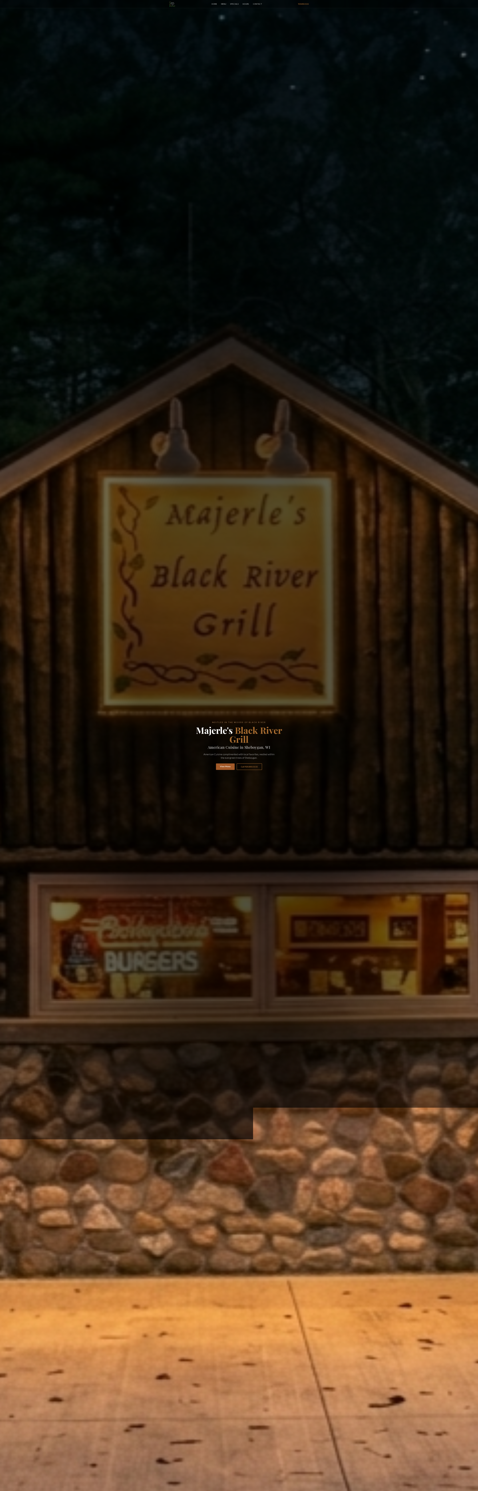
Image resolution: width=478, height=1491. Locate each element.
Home (214, 4)
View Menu (225, 766)
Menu (223, 4)
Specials (234, 4)
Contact (257, 4)
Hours (246, 4)
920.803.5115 (303, 4)
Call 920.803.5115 (249, 766)
